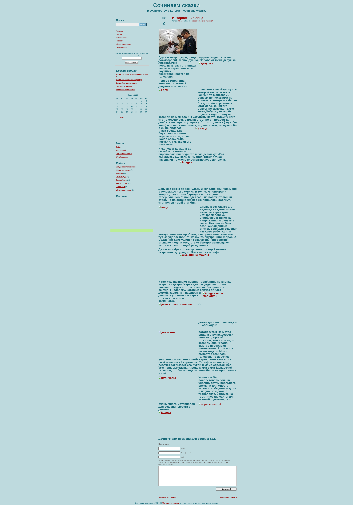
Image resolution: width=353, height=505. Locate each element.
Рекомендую (121, 38)
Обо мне (119, 34)
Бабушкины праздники (125, 167)
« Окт (122, 117)
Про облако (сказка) (124, 86)
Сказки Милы (121, 47)
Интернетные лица (187, 18)
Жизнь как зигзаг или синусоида (129, 80)
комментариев (124, 154)
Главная (119, 31)
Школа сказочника (123, 44)
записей (121, 150)
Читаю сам (120, 187)
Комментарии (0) (206, 21)
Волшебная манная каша (126, 83)
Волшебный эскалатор (125, 90)
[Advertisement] (131, 213)
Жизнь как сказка (123, 170)
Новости (119, 41)
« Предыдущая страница (167, 497)
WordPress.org (122, 157)
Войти (118, 147)
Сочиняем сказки (176, 5)
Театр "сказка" (122, 183)
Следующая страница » (228, 497)
